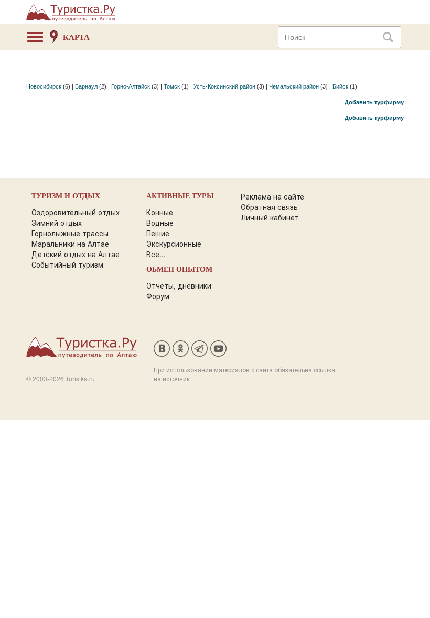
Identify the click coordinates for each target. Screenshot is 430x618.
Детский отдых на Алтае (75, 254)
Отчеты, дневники (178, 285)
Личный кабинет (270, 217)
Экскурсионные (173, 243)
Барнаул (86, 86)
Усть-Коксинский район (224, 86)
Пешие (157, 233)
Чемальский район (294, 86)
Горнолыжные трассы (70, 233)
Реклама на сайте (272, 196)
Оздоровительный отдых (75, 212)
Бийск (340, 86)
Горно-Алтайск (130, 86)
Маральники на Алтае (70, 243)
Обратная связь (269, 207)
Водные (160, 222)
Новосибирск (43, 86)
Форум (157, 296)
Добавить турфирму (374, 102)
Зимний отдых (56, 222)
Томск (172, 86)
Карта (76, 37)
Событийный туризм (67, 264)
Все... (156, 254)
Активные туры (180, 196)
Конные (159, 212)
